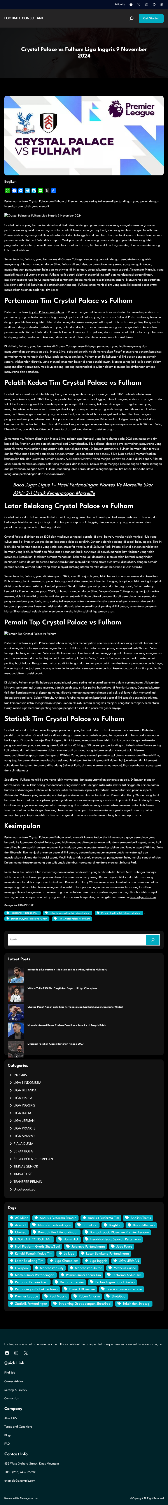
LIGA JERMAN (24, 1121)
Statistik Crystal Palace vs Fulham (29, 919)
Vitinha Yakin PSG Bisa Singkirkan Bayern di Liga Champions (62, 988)
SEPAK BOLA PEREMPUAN (33, 1159)
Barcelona (90, 1225)
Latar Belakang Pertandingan (107, 1253)
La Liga (69, 1253)
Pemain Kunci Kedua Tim (83, 1275)
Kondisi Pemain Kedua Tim (33, 1253)
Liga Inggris (98, 1261)
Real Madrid (58, 1296)
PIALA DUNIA (23, 1144)
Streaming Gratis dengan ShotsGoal (85, 1304)
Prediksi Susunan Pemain (124, 1289)
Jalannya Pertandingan (88, 1246)
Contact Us (11, 1398)
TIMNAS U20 (23, 1174)
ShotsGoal (119, 1296)
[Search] (152, 940)
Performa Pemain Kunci (31, 1282)
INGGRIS (20, 1075)
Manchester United (88, 1268)
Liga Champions (66, 1261)
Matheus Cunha (125, 1268)
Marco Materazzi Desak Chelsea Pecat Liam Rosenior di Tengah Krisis (67, 1025)
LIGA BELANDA (25, 1090)
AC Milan (21, 1218)
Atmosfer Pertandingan (54, 1225)
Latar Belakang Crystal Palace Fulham (70, 913)
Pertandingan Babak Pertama (36, 1289)
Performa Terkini (72, 1282)
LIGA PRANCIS (24, 1128)
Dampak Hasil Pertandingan (58, 1232)
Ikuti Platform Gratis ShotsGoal (37, 1246)
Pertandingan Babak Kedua (115, 1282)
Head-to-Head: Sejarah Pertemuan (115, 1239)
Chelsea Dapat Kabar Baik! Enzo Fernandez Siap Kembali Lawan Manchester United (75, 1007)
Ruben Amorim (89, 1296)
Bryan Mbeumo (144, 1225)
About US (10, 1418)
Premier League (26, 1296)
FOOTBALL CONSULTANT (24, 18)
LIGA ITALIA (22, 1113)
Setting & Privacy (15, 1390)
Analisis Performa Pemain (58, 1218)
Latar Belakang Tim (29, 1261)
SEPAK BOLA (23, 1151)
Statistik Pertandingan (31, 1304)
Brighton (115, 1225)
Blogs (7, 1435)
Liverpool (21, 1268)
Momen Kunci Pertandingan (34, 1275)
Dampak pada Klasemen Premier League (119, 1232)
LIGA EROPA (23, 1098)
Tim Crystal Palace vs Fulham (74, 919)
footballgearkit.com (143, 897)
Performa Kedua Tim (127, 1275)
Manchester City (51, 1268)
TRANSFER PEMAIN (28, 1182)
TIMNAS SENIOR (26, 1166)
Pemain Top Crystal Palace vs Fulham (121, 913)
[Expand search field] (131, 18)
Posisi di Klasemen (82, 1289)
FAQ (7, 1443)
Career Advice (13, 1381)
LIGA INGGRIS (26, 905)
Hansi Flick (71, 1239)
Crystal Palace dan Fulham (46, 312)
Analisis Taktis (141, 1218)
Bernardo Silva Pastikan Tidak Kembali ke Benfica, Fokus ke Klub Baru (67, 970)
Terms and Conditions (18, 1426)
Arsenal (20, 1225)
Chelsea (20, 1232)
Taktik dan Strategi (136, 1304)
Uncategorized (24, 1189)
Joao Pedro (124, 1246)
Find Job (9, 1372)
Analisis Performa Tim (103, 1218)
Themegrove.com (29, 1498)
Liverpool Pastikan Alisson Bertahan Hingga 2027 (56, 1044)
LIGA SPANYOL (25, 1136)
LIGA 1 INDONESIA (27, 1083)
